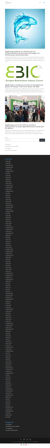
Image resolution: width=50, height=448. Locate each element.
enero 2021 (8, 203)
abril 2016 (8, 303)
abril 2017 (8, 289)
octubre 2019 (9, 231)
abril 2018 (8, 265)
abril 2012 (8, 381)
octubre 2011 (9, 393)
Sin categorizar (8, 148)
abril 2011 (8, 405)
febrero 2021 (9, 201)
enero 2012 (8, 387)
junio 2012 (8, 377)
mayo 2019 (8, 241)
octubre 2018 (9, 253)
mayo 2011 (8, 403)
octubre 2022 (9, 169)
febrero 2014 (9, 343)
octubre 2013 (9, 349)
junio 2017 (8, 285)
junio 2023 (8, 161)
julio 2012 (8, 375)
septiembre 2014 (9, 329)
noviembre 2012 (9, 369)
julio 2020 (8, 213)
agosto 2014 (8, 331)
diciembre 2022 (9, 165)
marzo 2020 (8, 221)
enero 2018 (8, 271)
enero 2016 (8, 307)
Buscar (6, 137)
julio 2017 (8, 283)
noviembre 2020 (9, 207)
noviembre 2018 (9, 251)
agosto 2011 (8, 397)
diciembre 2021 (9, 185)
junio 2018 (8, 261)
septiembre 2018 (9, 255)
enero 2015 (8, 321)
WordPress (35, 441)
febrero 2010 (9, 415)
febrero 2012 (9, 385)
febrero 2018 (9, 269)
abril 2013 (8, 359)
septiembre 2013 (9, 351)
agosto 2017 (8, 281)
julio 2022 (8, 173)
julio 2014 (8, 333)
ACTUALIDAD (8, 144)
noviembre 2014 (9, 325)
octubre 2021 (9, 189)
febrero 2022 (9, 183)
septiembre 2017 (9, 279)
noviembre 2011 (9, 391)
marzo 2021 (8, 199)
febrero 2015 (9, 319)
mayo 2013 (8, 357)
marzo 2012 (8, 383)
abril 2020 (8, 219)
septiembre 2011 (9, 395)
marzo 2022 (8, 181)
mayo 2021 (8, 195)
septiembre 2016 (9, 299)
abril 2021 (8, 197)
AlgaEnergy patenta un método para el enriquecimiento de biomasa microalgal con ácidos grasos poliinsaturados (22, 53)
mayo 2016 (8, 301)
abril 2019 (8, 243)
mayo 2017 (8, 287)
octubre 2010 (9, 409)
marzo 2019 (8, 245)
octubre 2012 (9, 371)
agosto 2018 (8, 257)
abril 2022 (8, 179)
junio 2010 (8, 413)
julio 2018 (8, 259)
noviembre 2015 (9, 309)
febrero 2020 (9, 223)
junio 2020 (8, 215)
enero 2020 (8, 225)
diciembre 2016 (9, 293)
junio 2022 (8, 175)
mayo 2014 (8, 337)
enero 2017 (8, 291)
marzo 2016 (8, 305)
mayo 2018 (8, 263)
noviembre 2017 (9, 275)
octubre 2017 (9, 277)
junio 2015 (8, 313)
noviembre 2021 (9, 187)
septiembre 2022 (9, 171)
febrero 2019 (9, 247)
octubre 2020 (9, 209)
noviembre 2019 (9, 229)
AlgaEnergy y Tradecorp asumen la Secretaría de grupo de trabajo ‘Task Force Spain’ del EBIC (24, 86)
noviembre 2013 (9, 347)
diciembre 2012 (9, 367)
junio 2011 (8, 401)
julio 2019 (8, 237)
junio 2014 (8, 335)
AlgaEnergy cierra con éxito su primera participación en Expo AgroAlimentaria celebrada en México (24, 126)
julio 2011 (8, 399)
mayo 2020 (8, 217)
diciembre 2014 (9, 323)
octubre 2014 (9, 327)
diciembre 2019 (9, 227)
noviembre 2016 (9, 295)
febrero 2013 (9, 363)
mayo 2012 (8, 379)
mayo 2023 (8, 163)
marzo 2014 (8, 341)
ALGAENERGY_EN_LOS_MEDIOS (11, 146)
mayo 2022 (8, 177)
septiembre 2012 (9, 373)
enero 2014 (8, 345)
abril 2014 (8, 339)
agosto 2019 (8, 235)
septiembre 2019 (9, 233)
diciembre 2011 (9, 389)
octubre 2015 (9, 311)
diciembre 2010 (9, 407)
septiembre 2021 (9, 191)
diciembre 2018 (9, 249)
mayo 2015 (8, 315)
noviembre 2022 (9, 167)
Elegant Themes (21, 441)
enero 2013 (8, 365)
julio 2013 (8, 353)
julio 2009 (8, 417)
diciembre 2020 (9, 205)
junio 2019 (8, 239)
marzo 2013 (8, 361)
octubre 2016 (9, 297)
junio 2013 (8, 355)
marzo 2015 (8, 317)
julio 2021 (8, 193)
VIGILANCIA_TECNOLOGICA (11, 150)
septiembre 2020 (9, 211)
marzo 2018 (8, 267)
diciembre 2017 (9, 273)
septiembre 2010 (9, 411)
